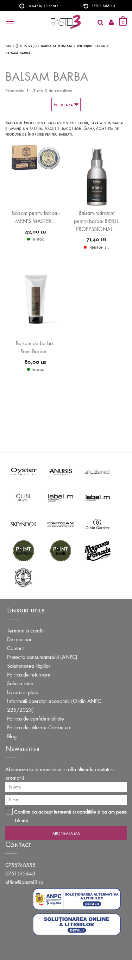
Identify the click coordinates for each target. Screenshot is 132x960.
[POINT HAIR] (60, 550)
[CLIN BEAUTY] (23, 497)
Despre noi (19, 639)
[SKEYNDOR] (23, 523)
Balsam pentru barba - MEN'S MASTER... (35, 217)
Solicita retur (20, 683)
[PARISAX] (60, 523)
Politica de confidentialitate (35, 718)
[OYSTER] (23, 471)
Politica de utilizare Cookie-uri (38, 727)
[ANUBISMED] (97, 471)
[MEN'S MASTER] (23, 576)
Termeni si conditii (26, 630)
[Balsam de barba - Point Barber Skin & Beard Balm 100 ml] (36, 299)
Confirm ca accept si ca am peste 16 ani (70, 815)
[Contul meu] (111, 22)
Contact (15, 648)
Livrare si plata (22, 692)
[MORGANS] (97, 550)
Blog (12, 736)
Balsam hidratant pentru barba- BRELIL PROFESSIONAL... (96, 221)
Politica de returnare (28, 674)
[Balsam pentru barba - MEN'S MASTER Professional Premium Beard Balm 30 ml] (36, 156)
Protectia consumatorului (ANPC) (42, 657)
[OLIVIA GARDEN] (97, 523)
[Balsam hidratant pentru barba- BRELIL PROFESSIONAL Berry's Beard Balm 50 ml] (96, 175)
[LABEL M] (60, 497)
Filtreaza (64, 104)
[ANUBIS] (60, 471)
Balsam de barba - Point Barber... (35, 347)
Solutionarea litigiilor (28, 665)
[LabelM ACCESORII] (97, 497)
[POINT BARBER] (23, 550)
